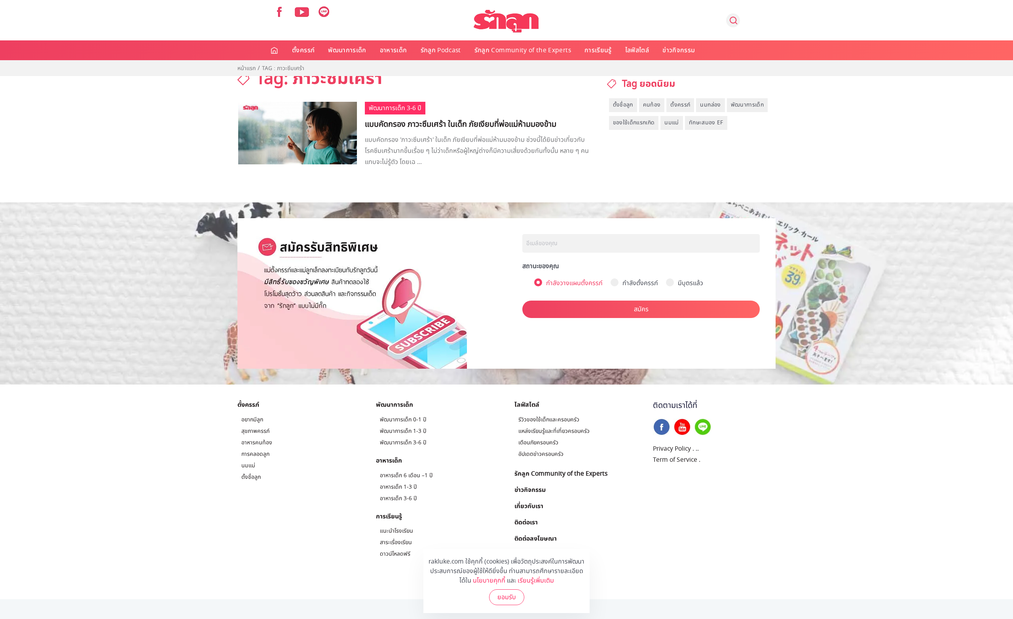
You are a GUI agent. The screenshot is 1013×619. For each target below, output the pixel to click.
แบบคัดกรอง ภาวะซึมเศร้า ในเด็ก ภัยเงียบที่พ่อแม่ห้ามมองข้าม (460, 124)
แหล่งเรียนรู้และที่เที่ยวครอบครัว (554, 431)
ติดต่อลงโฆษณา (535, 538)
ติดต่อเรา (526, 522)
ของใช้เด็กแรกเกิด (634, 122)
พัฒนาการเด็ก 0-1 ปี (403, 419)
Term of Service (675, 460)
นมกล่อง (710, 105)
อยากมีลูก (252, 419)
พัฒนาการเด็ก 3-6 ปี (403, 442)
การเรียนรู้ (598, 50)
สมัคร (641, 309)
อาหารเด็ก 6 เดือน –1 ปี (406, 475)
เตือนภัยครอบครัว (538, 442)
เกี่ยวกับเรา (528, 505)
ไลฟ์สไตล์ (637, 50)
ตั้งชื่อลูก (623, 105)
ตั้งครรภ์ (303, 50)
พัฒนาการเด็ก (347, 50)
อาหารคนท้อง (256, 442)
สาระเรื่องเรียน (396, 542)
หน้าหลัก (274, 50)
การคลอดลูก (255, 454)
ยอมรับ (506, 597)
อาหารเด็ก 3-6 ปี (398, 498)
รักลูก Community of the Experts (522, 50)
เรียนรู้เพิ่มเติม (536, 580)
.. (697, 448)
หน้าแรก (246, 68)
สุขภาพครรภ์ (255, 431)
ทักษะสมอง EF (706, 122)
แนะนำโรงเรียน (396, 531)
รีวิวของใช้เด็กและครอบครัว (548, 419)
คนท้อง (652, 105)
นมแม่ (671, 122)
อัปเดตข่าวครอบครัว (540, 454)
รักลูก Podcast (441, 50)
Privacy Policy (672, 448)
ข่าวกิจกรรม (678, 50)
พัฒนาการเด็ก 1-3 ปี (403, 431)
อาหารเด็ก (393, 50)
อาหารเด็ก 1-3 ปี (398, 487)
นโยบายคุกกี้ (489, 580)
